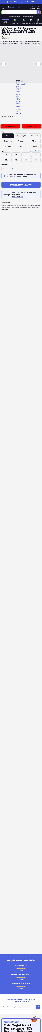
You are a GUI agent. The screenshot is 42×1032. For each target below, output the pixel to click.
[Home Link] (14, 7)
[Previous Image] (3, 64)
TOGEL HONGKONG (21, 184)
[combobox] (19, 12)
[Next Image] (38, 64)
